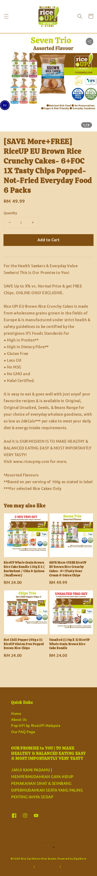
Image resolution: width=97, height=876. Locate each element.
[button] (6, 16)
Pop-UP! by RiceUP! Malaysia (35, 725)
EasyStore (80, 858)
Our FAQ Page (23, 731)
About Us (19, 719)
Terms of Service (22, 866)
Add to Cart (49, 239)
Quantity (10, 213)
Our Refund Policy (74, 866)
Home (16, 713)
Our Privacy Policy (47, 866)
